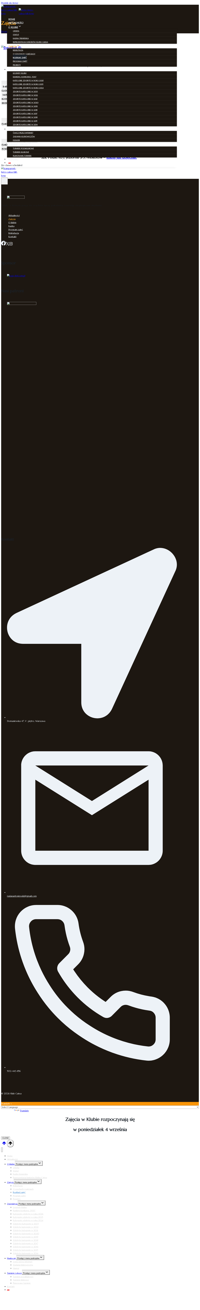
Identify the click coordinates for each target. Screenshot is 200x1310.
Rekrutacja (18, 50)
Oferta (16, 31)
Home (11, 19)
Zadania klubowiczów (24, 136)
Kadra (11, 226)
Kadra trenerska (21, 38)
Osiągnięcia (12, 1203)
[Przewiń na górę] (4, 1144)
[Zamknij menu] (2, 1149)
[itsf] (16, 275)
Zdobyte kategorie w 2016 (25, 117)
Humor (16, 140)
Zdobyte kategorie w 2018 (25, 110)
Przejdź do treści (9, 2)
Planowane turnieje (22, 156)
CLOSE (5, 1138)
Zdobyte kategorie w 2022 (25, 95)
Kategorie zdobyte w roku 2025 (28, 84)
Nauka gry (11, 1258)
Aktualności (15, 22)
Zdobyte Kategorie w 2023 (25, 91)
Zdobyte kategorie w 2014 (25, 124)
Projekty (17, 65)
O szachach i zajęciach (24, 54)
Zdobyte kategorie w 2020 (25, 102)
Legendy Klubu (20, 73)
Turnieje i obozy (14, 1273)
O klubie (12, 222)
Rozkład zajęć (20, 57)
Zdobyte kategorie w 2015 (25, 121)
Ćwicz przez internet (23, 133)
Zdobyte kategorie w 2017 (25, 113)
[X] (7, 244)
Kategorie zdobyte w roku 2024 (28, 88)
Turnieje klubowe (21, 152)
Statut (16, 34)
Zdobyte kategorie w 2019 (25, 106)
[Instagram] (11, 244)
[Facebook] (3, 244)
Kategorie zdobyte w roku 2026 (28, 80)
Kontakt (13, 159)
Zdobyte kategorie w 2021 (25, 99)
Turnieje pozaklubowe (23, 148)
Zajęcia (12, 218)
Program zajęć (20, 61)
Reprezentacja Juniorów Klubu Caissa (30, 42)
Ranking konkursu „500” (24, 77)
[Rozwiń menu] (4, 181)
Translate (24, 1110)
